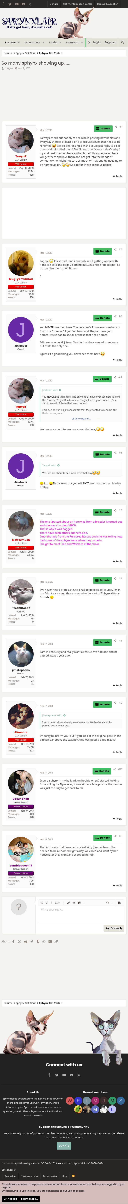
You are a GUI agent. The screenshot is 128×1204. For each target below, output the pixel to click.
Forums (10, 42)
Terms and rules (29, 1176)
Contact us (10, 1176)
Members (72, 42)
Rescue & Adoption (107, 4)
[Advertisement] (64, 96)
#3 (120, 316)
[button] (19, 42)
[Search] (122, 42)
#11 (120, 836)
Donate (54, 4)
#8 (120, 640)
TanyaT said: (49, 465)
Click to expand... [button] (81, 418)
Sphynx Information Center (77, 4)
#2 (120, 249)
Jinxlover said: (50, 390)
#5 (120, 452)
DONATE (64, 1145)
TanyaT (8, 68)
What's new (32, 42)
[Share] (116, 127)
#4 (120, 377)
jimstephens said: (52, 715)
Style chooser (8, 1169)
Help (64, 1176)
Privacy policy (50, 1176)
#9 (120, 702)
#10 (120, 769)
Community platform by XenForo (37, 1163)
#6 (120, 510)
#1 (120, 127)
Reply (119, 176)
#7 (120, 578)
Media (53, 42)
